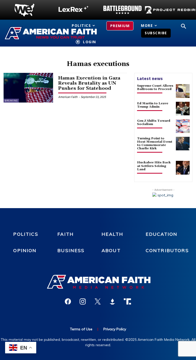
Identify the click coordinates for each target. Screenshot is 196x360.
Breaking (11, 100)
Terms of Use (81, 329)
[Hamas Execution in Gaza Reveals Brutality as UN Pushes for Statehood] (28, 88)
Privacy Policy (114, 329)
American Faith (68, 97)
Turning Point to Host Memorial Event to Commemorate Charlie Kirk (154, 144)
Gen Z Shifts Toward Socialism (153, 122)
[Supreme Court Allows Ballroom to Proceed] (183, 91)
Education (161, 234)
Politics (25, 234)
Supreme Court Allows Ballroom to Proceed (155, 87)
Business (70, 250)
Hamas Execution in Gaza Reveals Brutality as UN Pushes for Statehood (89, 83)
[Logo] (24, 10)
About (111, 250)
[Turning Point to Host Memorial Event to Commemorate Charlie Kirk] (183, 144)
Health (112, 234)
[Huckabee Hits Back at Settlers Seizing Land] (183, 168)
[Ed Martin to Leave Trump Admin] (183, 109)
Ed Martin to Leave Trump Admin (152, 105)
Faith (65, 234)
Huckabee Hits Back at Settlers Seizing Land (154, 166)
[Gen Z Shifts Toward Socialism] (183, 126)
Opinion (24, 250)
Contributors (167, 250)
